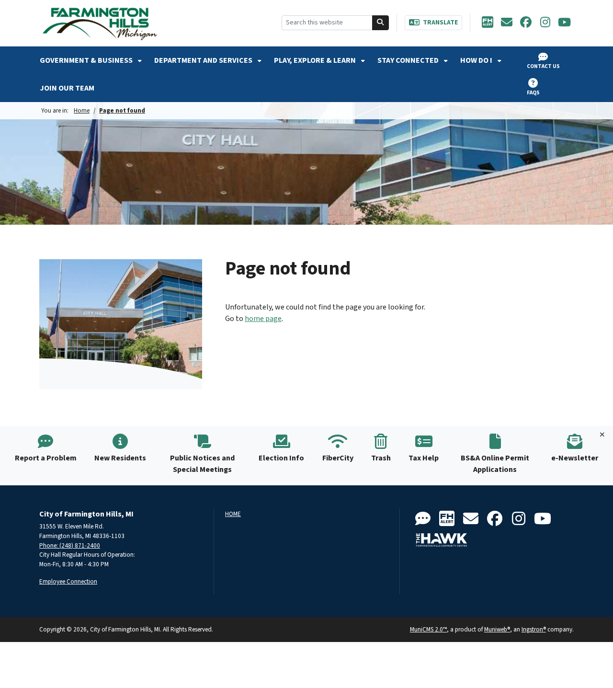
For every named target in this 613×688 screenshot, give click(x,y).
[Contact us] (423, 519)
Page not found (122, 110)
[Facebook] (525, 23)
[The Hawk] (441, 540)
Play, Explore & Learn (315, 60)
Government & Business (87, 60)
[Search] (380, 22)
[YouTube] (564, 23)
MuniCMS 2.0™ (428, 629)
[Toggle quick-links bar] (602, 435)
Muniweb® (497, 629)
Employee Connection (68, 581)
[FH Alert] (487, 23)
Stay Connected (408, 60)
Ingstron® (534, 629)
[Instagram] (545, 23)
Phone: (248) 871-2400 (69, 545)
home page (263, 318)
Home (82, 110)
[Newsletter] (506, 23)
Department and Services (204, 60)
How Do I (477, 60)
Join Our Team (67, 88)
